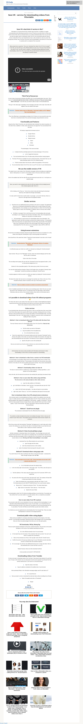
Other (35, 8)
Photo (29, 8)
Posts (18, 8)
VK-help (9, 2)
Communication (10, 8)
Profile (23, 8)
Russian (1, 723)
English (5, 723)
